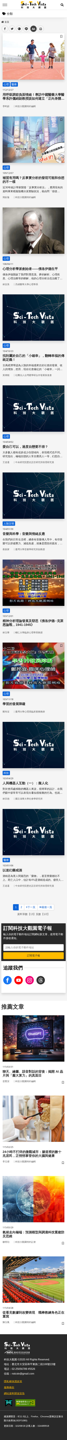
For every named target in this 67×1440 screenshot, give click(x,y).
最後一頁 (47, 907)
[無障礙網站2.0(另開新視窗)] (25, 1402)
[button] (62, 5)
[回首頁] (33, 5)
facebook (5, 28)
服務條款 (9, 1387)
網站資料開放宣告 (14, 1393)
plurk (19, 28)
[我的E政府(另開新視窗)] (8, 1403)
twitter (12, 28)
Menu (5, 5)
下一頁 (31, 907)
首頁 (7, 22)
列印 (40, 29)
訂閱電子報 (33, 955)
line (25, 28)
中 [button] (33, 28)
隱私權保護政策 (13, 1381)
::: (2, 21)
